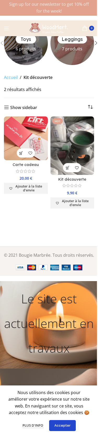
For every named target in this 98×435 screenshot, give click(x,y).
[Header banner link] (49, 8)
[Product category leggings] (72, 43)
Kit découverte (72, 179)
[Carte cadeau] (26, 138)
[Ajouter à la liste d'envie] (30, 153)
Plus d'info (33, 425)
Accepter (62, 425)
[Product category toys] (26, 43)
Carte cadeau (26, 164)
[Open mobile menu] (6, 28)
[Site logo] (49, 28)
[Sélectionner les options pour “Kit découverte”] (67, 167)
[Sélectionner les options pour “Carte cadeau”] (21, 153)
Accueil (11, 77)
